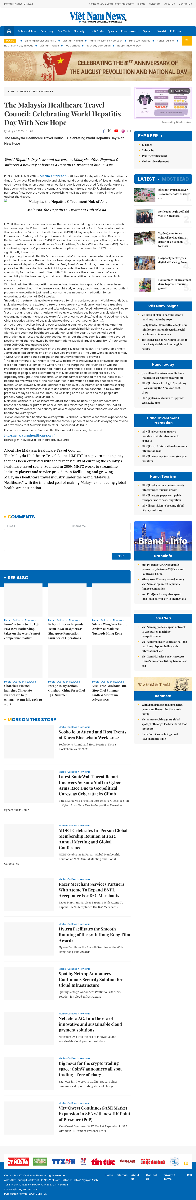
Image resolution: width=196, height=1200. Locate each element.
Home (11, 91)
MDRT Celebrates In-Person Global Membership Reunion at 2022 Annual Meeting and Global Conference (93, 838)
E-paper (148, 136)
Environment (129, 31)
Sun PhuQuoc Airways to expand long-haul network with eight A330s (164, 596)
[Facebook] (104, 131)
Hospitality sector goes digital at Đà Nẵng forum (173, 260)
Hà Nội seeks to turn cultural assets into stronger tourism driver (163, 487)
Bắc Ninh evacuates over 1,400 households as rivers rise (174, 194)
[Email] (129, 131)
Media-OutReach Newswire (36, 91)
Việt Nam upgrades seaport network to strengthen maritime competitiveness (163, 631)
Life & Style (96, 31)
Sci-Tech (64, 31)
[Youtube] (116, 131)
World (162, 31)
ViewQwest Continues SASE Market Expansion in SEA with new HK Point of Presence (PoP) (94, 1113)
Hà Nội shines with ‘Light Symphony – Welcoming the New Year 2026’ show (164, 387)
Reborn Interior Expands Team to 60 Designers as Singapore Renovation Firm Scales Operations (65, 631)
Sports (112, 31)
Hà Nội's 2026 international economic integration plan (165, 448)
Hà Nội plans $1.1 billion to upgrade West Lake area (163, 400)
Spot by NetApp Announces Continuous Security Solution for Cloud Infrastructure (90, 979)
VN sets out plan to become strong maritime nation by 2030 (162, 317)
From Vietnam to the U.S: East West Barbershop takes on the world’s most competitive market (22, 631)
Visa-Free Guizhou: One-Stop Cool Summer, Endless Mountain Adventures (110, 692)
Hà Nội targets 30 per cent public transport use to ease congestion (161, 498)
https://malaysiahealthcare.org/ (29, 435)
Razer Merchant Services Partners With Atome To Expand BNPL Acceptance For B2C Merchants (91, 889)
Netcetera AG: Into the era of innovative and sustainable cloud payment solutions (90, 1024)
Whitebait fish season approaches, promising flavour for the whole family (162, 709)
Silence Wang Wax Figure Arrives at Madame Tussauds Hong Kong (109, 628)
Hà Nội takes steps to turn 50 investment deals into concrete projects (160, 436)
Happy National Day (129, 45)
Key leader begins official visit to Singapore (173, 214)
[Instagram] (123, 131)
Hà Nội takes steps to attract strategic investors (164, 459)
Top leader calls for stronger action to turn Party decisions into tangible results (165, 344)
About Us (169, 3)
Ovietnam (155, 3)
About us (135, 1177)
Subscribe (148, 150)
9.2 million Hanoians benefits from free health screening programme (163, 375)
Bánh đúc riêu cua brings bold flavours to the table (160, 736)
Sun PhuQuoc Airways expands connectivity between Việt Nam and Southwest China (163, 569)
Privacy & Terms (170, 1177)
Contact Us (185, 3)
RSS (189, 1175)
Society (79, 31)
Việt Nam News (98, 17)
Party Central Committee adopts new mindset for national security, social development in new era (164, 329)
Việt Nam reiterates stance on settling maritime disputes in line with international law (164, 646)
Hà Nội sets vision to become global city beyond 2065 (163, 508)
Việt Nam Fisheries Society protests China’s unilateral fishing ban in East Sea (164, 661)
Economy (47, 31)
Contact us (151, 1177)
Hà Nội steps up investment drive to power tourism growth (174, 284)
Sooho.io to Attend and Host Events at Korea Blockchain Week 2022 (92, 734)
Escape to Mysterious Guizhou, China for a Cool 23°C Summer (66, 690)
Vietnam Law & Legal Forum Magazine (111, 3)
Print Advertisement (154, 156)
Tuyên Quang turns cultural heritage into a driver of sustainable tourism (172, 239)
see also (18, 578)
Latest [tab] (146, 179)
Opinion (148, 31)
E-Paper (175, 31)
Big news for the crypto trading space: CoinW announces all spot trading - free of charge (90, 1068)
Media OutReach (53, 176)
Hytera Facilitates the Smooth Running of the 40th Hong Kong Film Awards (94, 934)
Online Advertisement (155, 161)
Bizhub (141, 3)
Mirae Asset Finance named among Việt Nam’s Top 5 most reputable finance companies (163, 584)
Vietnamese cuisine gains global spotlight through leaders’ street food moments (164, 724)
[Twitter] (109, 131)
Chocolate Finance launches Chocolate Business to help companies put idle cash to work (23, 695)
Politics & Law (27, 31)
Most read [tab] (175, 179)
